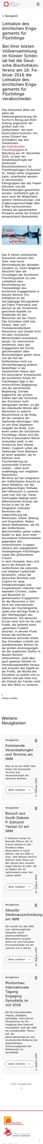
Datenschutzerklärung (15, 1137)
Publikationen (10, 1097)
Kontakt (7, 1115)
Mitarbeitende (10, 1083)
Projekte (7, 1080)
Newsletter (9, 1124)
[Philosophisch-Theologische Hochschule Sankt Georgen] (17, 1052)
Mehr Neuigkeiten (21, 1002)
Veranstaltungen (11, 1094)
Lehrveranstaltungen (13, 1091)
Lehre (6, 1088)
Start (6, 1074)
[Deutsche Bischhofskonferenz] (17, 1040)
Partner (7, 1100)
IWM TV (7, 1121)
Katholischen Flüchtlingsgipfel (21, 132)
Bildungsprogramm (12, 1109)
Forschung (8, 1077)
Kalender (8, 1118)
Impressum (33, 1137)
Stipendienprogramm (13, 1106)
